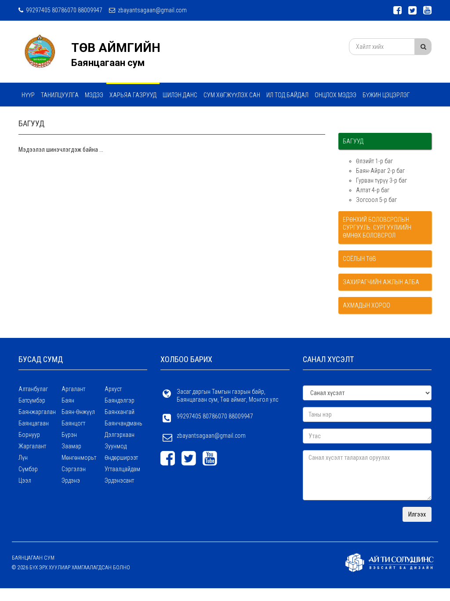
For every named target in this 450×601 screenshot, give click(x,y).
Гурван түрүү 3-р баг (381, 180)
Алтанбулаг (33, 388)
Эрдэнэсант (119, 480)
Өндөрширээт (121, 457)
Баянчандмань (123, 423)
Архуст (113, 388)
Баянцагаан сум (108, 62)
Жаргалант (32, 446)
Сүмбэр (28, 469)
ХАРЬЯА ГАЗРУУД (132, 95)
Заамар (71, 446)
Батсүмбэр (31, 400)
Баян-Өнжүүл (78, 411)
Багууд (353, 141)
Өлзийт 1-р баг (374, 161)
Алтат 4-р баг (372, 190)
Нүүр (28, 95)
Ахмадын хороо (366, 305)
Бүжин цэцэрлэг (386, 95)
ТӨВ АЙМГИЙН (115, 47)
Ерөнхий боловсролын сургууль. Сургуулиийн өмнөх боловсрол (377, 227)
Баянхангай (119, 411)
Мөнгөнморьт (79, 457)
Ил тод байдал (287, 95)
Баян (68, 400)
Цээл (24, 480)
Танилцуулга (60, 95)
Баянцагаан (33, 423)
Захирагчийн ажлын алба (381, 282)
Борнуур (29, 434)
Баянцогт (73, 423)
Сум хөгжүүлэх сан (231, 95)
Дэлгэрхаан (119, 434)
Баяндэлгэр (119, 400)
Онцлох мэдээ (335, 95)
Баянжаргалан (37, 411)
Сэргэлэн (74, 469)
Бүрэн (69, 434)
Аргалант (73, 388)
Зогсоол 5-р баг (376, 199)
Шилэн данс (180, 95)
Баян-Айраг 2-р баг (380, 170)
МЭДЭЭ (94, 95)
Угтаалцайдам (122, 469)
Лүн (23, 457)
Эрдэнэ (71, 480)
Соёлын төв (359, 258)
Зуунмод (116, 446)
